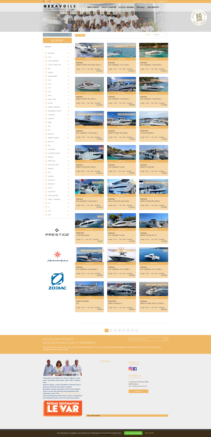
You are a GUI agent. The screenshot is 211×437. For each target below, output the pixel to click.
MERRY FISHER (58, 138)
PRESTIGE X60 (58, 165)
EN (52, 1)
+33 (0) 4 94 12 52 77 (140, 1)
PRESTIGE (58, 161)
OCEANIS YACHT (58, 153)
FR (46, 1)
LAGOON (58, 115)
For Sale (141, 7)
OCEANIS (58, 149)
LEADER (58, 118)
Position (157, 34)
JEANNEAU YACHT (58, 111)
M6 (58, 126)
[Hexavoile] (59, 5)
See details (89, 59)
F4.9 (58, 84)
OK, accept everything (133, 433)
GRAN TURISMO (58, 107)
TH (58, 203)
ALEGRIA (58, 53)
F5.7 (58, 88)
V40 (58, 211)
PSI (58, 172)
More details (149, 433)
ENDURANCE (58, 76)
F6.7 (58, 92)
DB (58, 68)
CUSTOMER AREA (161, 1)
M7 (58, 130)
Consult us (99, 71)
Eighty (58, 72)
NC (58, 145)
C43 (58, 57)
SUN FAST (58, 192)
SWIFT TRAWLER (58, 199)
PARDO (58, 157)
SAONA (58, 176)
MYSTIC (58, 142)
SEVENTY (58, 184)
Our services (153, 7)
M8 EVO (58, 134)
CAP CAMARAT (58, 61)
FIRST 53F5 (58, 99)
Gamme (48, 46)
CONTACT (151, 1)
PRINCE (58, 169)
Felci (58, 95)
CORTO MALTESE (58, 65)
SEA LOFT (58, 180)
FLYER (58, 103)
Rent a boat (93, 7)
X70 (58, 215)
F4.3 (58, 80)
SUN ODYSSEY (58, 195)
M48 (58, 122)
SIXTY (58, 188)
